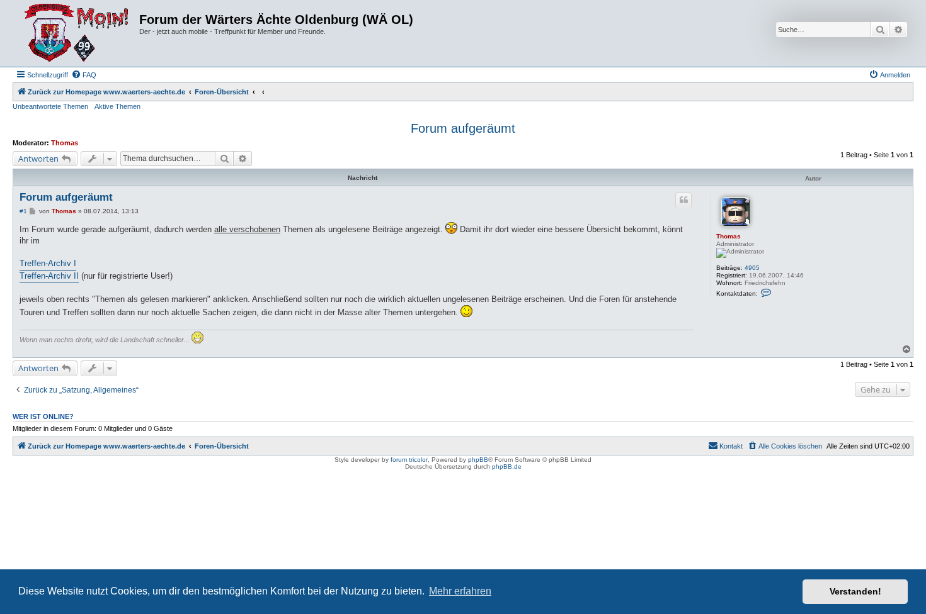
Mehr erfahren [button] (460, 591)
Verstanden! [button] (855, 591)
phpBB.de (507, 466)
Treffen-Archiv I (48, 263)
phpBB (478, 459)
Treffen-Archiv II (49, 276)
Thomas (64, 143)
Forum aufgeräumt (463, 128)
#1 (23, 211)
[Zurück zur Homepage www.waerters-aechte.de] (77, 33)
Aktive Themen (117, 106)
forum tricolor (409, 459)
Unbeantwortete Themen (50, 106)
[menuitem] (83, 74)
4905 (752, 267)
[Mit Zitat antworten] (683, 200)
